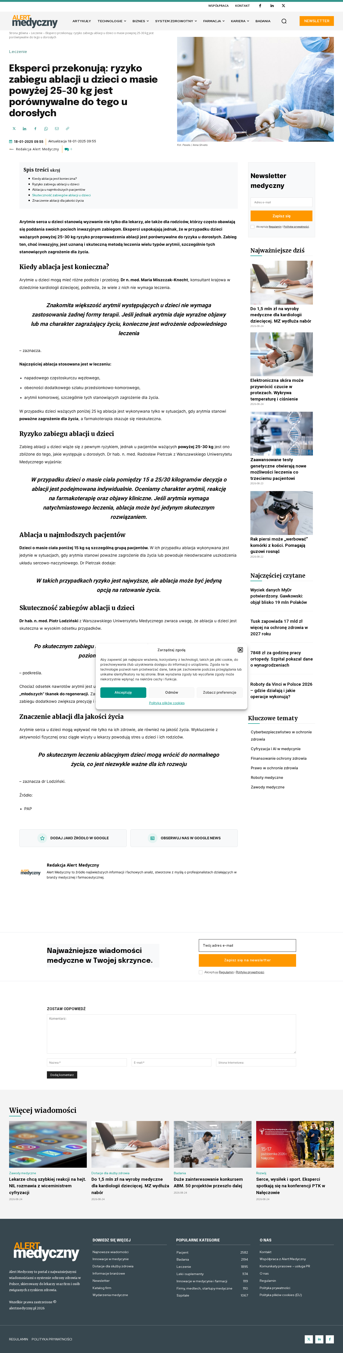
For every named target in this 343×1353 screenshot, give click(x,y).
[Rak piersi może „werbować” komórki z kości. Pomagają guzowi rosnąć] (281, 513)
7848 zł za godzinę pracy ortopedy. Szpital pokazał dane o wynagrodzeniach (281, 659)
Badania (180, 1173)
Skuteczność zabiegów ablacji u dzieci (61, 195)
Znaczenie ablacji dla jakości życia (58, 200)
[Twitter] (309, 1339)
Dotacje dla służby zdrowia (110, 1173)
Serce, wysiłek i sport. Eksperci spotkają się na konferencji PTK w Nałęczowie (290, 1186)
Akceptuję (123, 692)
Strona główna (18, 33)
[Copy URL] (67, 128)
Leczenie (36, 33)
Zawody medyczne (22, 1173)
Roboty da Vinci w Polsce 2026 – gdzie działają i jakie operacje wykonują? (281, 690)
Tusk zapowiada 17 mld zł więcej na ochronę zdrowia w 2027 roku (279, 627)
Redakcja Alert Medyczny (37, 149)
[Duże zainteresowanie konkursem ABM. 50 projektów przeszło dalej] (213, 1144)
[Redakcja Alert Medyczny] (12, 149)
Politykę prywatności (296, 226)
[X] (283, 6)
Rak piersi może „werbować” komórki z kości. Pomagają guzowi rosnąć (279, 545)
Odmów (171, 692)
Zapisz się (281, 216)
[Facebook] (260, 6)
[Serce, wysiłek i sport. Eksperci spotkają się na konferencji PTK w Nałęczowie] (295, 1144)
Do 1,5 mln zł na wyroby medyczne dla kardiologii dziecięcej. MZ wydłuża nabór (281, 315)
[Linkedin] (271, 6)
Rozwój (261, 1173)
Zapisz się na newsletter (247, 960)
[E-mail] (56, 128)
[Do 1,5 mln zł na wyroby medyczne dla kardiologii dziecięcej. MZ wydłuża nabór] (281, 283)
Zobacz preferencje (219, 692)
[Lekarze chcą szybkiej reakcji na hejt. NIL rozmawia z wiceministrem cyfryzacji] (48, 1144)
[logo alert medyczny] (46, 1250)
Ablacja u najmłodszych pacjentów (59, 189)
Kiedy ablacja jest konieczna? (55, 178)
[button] (240, 649)
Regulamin (275, 226)
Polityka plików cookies (167, 703)
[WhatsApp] (46, 128)
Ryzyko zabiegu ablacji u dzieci (56, 184)
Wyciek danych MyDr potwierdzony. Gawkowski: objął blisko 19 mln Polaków (278, 596)
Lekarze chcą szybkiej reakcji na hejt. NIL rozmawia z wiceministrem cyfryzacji (47, 1186)
